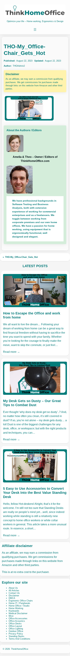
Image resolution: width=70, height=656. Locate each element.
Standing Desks (16, 636)
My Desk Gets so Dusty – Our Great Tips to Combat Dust (32, 403)
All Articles (14, 590)
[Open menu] (35, 29)
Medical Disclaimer (18, 613)
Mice (11, 616)
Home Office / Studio (19, 605)
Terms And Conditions (19, 639)
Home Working (16, 608)
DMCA (12, 598)
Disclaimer (14, 595)
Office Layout (15, 626)
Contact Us (14, 593)
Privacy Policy (16, 633)
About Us (13, 588)
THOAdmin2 (19, 66)
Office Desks (15, 623)
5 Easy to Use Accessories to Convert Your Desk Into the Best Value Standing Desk (34, 493)
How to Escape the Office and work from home (31, 315)
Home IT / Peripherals (19, 603)
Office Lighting (16, 628)
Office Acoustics (17, 621)
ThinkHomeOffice (19, 649)
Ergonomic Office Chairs (21, 600)
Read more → (11, 351)
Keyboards (14, 611)
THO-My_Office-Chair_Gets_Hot (21, 257)
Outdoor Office (16, 631)
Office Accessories (18, 618)
